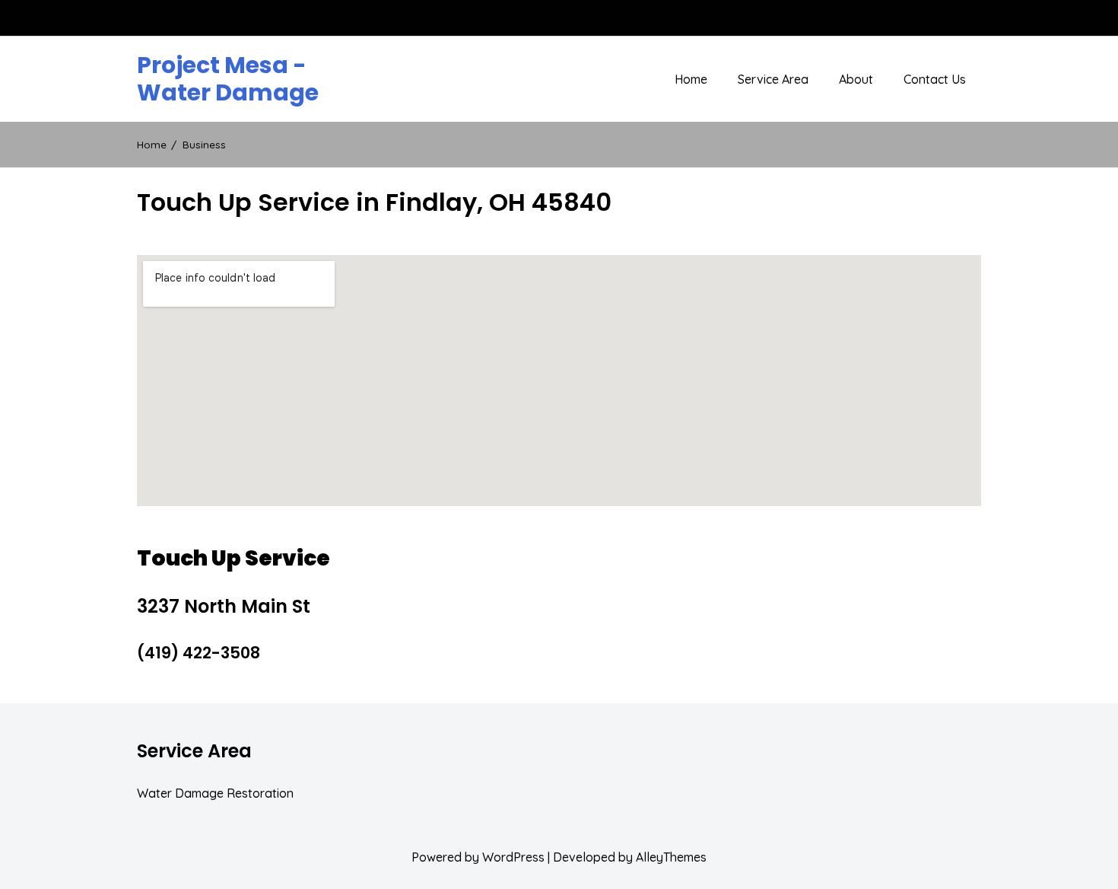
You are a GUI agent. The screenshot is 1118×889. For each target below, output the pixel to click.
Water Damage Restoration (215, 793)
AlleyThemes (671, 857)
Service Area (773, 79)
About (856, 79)
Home (691, 79)
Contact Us (935, 79)
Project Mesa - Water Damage (228, 79)
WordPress (513, 857)
